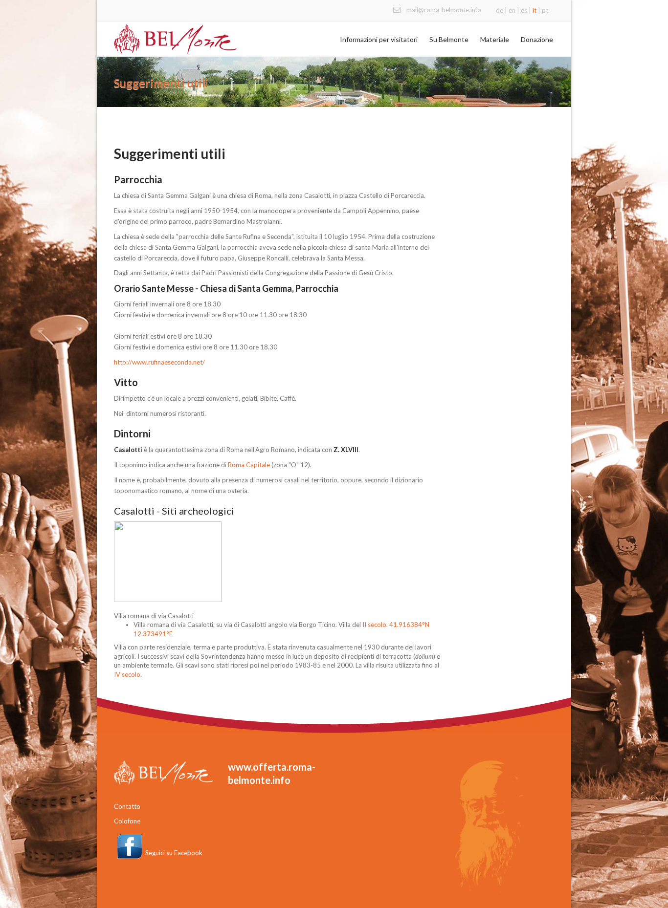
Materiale (494, 39)
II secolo (374, 624)
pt (545, 10)
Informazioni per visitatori (379, 39)
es (524, 10)
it (534, 10)
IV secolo (127, 674)
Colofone (127, 821)
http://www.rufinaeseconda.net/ (159, 362)
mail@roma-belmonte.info (443, 10)
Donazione (537, 39)
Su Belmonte (448, 39)
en (512, 10)
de (499, 10)
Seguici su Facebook (173, 853)
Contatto (127, 806)
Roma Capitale (249, 465)
